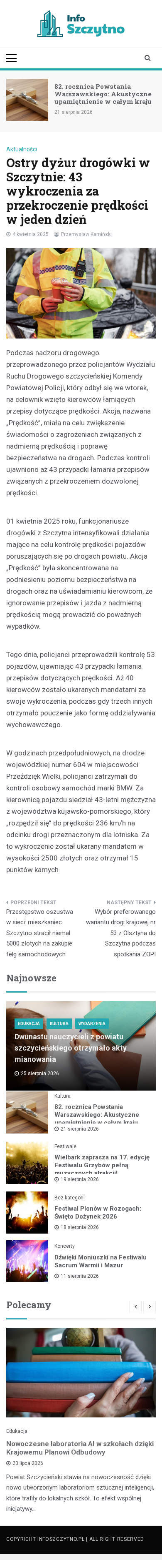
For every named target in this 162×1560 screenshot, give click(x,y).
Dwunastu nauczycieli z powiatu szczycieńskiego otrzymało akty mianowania (71, 1047)
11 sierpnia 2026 (80, 1276)
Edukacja (29, 1023)
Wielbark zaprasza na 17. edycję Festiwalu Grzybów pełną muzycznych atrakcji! (102, 1165)
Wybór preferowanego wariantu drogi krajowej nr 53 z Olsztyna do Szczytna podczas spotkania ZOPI (121, 933)
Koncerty (64, 1246)
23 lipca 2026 (27, 1463)
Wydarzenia (92, 1023)
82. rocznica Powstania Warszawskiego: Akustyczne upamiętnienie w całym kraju (103, 93)
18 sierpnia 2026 (80, 1227)
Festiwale (65, 1146)
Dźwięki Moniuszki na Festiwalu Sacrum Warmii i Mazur (100, 1261)
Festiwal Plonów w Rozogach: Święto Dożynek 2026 (97, 1212)
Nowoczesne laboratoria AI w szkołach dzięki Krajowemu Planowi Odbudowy (80, 1448)
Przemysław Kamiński (86, 234)
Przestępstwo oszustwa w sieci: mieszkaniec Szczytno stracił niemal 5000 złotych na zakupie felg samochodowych (39, 933)
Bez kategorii (69, 1198)
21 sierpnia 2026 (80, 1129)
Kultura (59, 1023)
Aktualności (21, 149)
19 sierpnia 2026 (80, 1179)
